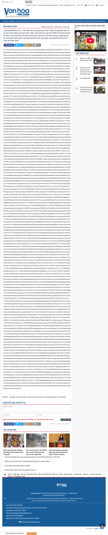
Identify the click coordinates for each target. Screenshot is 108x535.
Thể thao (74, 21)
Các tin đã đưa (9, 430)
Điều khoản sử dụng (12, 518)
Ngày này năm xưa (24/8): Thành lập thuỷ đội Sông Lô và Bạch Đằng (27, 461)
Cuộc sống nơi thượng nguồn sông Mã (17, 465)
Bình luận (32, 533)
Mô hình (40, 397)
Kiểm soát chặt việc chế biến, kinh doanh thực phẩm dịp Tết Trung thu (13, 452)
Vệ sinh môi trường (32, 397)
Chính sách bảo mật (26, 518)
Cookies (36, 518)
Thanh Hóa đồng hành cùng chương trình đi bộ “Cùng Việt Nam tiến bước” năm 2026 (32, 457)
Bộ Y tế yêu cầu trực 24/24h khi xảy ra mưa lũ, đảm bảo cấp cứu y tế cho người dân (36, 452)
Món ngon (102, 21)
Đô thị (51, 21)
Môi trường (12, 397)
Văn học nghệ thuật (37, 21)
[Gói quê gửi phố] (99, 80)
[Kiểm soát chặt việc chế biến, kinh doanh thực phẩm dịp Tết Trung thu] (13, 441)
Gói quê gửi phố (85, 78)
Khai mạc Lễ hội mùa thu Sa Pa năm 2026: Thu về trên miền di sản (86, 71)
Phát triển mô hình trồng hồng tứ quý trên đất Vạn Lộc (86, 89)
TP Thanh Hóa (62, 397)
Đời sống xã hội (25, 21)
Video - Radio (90, 5)
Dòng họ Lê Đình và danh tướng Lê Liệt (86, 59)
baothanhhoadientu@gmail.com (49, 5)
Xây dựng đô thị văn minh (50, 397)
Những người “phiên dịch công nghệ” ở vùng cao (20, 470)
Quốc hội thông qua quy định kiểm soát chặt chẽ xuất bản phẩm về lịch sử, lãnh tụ (58, 452)
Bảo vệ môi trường (21, 397)
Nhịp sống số (58, 21)
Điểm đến (12, 21)
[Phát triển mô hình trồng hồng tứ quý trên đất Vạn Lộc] (99, 90)
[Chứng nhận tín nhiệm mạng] (29, 522)
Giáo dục (46, 21)
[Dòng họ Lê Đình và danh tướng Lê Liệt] (99, 60)
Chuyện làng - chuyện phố (61, 27)
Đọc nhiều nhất (82, 53)
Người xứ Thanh (93, 21)
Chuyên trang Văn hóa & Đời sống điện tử (90, 27)
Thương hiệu (66, 21)
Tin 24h (81, 5)
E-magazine (101, 5)
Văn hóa (17, 21)
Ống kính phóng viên (47, 27)
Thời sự (6, 21)
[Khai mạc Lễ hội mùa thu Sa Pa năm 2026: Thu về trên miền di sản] (99, 70)
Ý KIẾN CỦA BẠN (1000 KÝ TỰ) (14, 403)
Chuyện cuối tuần (82, 21)
